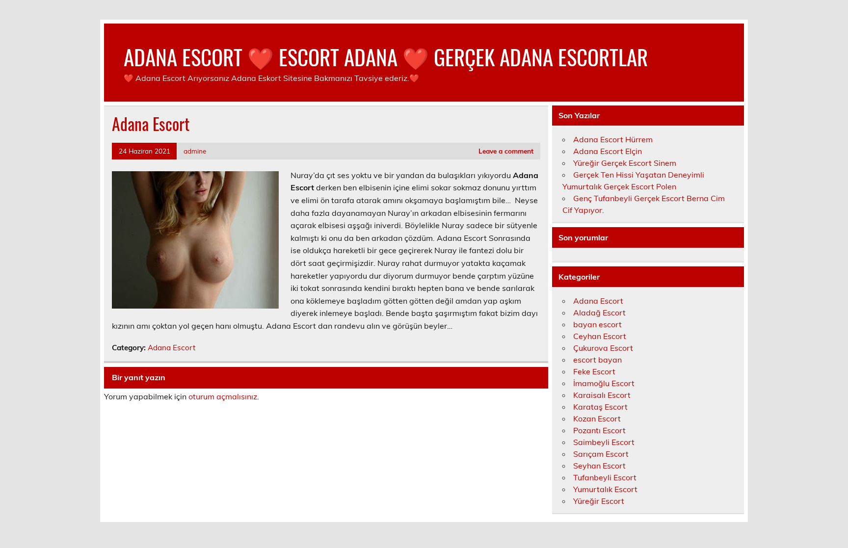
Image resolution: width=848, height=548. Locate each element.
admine (195, 151)
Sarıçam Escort (601, 454)
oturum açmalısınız (222, 396)
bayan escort (597, 324)
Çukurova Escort (603, 348)
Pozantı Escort (599, 430)
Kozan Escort (597, 418)
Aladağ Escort (599, 312)
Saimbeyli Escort (604, 442)
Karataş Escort (600, 407)
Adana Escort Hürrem (613, 139)
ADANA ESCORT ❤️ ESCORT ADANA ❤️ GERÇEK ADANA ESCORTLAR (386, 56)
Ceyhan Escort (599, 336)
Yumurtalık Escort (605, 489)
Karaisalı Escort (602, 395)
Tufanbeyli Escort (604, 477)
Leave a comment (505, 151)
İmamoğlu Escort (604, 383)
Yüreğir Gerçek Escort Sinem (624, 163)
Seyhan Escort (599, 465)
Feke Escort (594, 371)
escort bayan (597, 360)
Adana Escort (171, 347)
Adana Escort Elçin (607, 151)
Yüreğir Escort (598, 501)
